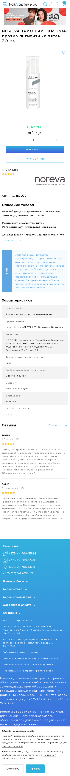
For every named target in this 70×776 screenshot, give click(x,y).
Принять (35, 768)
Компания (10, 613)
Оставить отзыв (58, 425)
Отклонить (13, 768)
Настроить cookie (12, 746)
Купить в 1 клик (35, 159)
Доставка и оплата (17, 605)
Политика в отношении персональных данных (31, 658)
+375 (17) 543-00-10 (18, 573)
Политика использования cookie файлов (28, 664)
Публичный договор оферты (20, 652)
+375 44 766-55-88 (23, 553)
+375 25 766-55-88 (23, 567)
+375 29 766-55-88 (23, 560)
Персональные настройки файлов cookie (28, 670)
